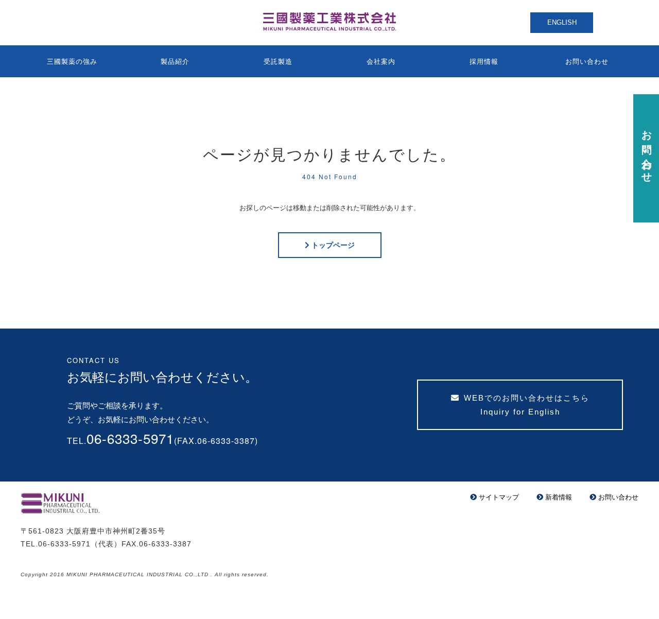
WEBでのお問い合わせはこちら (526, 404)
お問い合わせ (587, 61)
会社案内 (381, 61)
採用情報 (484, 61)
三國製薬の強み (72, 61)
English (562, 22)
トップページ (333, 245)
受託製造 (278, 61)
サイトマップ (499, 497)
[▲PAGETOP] (633, 593)
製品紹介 (175, 61)
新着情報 (558, 497)
